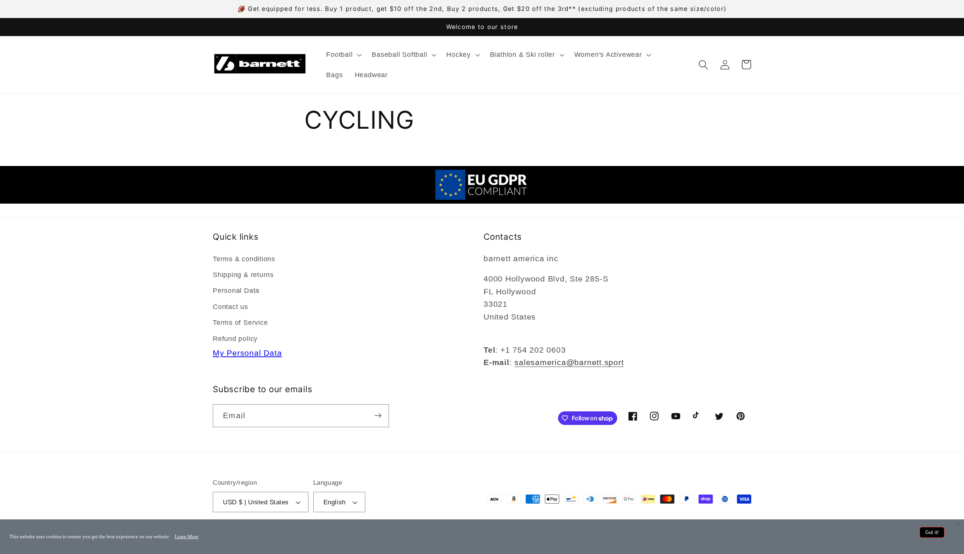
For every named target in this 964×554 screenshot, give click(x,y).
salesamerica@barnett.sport (569, 362)
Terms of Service (240, 322)
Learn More (186, 536)
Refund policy (235, 338)
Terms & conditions (244, 259)
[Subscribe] (378, 415)
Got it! (932, 532)
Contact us (230, 306)
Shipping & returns (243, 275)
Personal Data (236, 290)
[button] (343, 54)
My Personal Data (247, 353)
